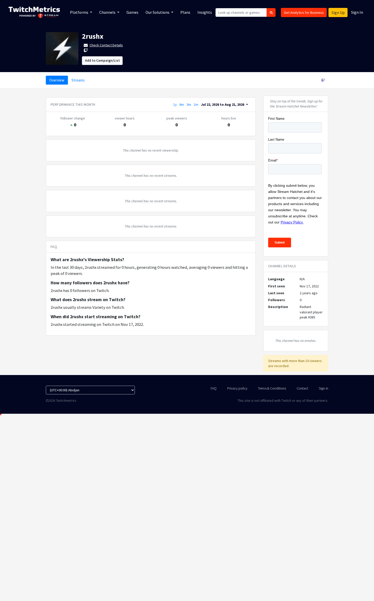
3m (188, 104)
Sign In (357, 12)
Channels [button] (107, 12)
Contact (302, 388)
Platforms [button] (79, 12)
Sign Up (338, 12)
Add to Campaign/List (102, 60)
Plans (185, 12)
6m (181, 104)
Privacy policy (237, 388)
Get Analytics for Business (304, 12)
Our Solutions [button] (158, 12)
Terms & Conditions (272, 388)
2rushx (92, 36)
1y (175, 104)
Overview (56, 80)
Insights (204, 12)
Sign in (323, 388)
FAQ (214, 388)
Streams (78, 80)
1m (196, 104)
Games (132, 12)
